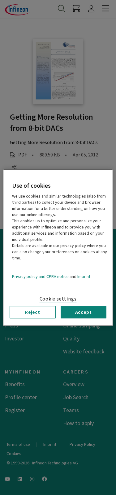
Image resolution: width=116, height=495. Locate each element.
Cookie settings (58, 298)
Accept (83, 312)
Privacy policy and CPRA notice (40, 276)
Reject (32, 312)
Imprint (83, 276)
